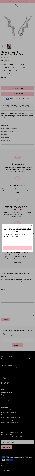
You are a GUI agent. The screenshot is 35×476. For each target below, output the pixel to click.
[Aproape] (31, 225)
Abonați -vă (17, 248)
